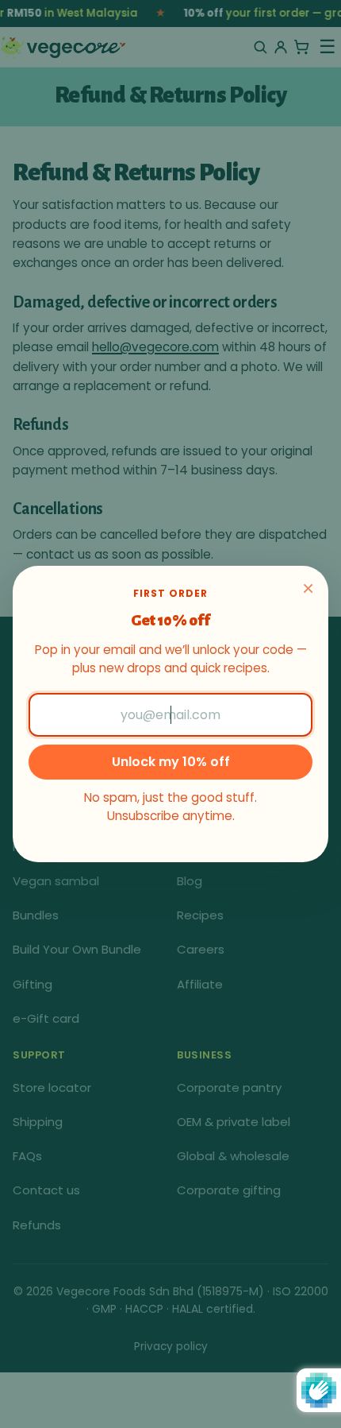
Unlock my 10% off (171, 762)
